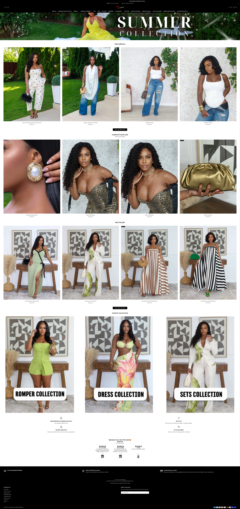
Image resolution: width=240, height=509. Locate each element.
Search (5, 501)
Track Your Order (7, 491)
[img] (120, 441)
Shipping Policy (7, 493)
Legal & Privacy (7, 498)
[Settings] (236, 7)
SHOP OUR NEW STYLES (120, 129)
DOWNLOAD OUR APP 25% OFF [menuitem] (65, 11)
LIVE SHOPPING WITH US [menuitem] (182, 11)
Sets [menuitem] (95, 11)
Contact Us (6, 499)
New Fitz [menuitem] (54, 11)
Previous (2, 179)
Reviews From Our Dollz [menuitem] (169, 11)
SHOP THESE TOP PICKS (120, 308)
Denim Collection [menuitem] (146, 11)
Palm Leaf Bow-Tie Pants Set (90, 301)
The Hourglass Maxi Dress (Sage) (32, 301)
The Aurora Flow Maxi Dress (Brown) (149, 301)
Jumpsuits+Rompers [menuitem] (86, 11)
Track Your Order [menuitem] (157, 11)
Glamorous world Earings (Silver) (32, 215)
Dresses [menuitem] (76, 11)
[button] (119, 460)
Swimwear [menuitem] (110, 11)
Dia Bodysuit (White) (208, 122)
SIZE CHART (6, 489)
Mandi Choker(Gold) (149, 215)
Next (238, 179)
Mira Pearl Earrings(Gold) (90, 215)
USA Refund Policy (7, 494)
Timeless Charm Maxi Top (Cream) (91, 122)
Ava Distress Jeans (149, 122)
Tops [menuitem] (99, 11)
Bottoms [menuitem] (104, 11)
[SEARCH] (229, 7)
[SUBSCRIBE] (147, 492)
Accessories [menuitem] (118, 11)
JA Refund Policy (7, 496)
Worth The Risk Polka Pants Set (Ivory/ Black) (32, 122)
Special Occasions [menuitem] (135, 11)
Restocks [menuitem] (126, 11)
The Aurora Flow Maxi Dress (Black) (208, 301)
